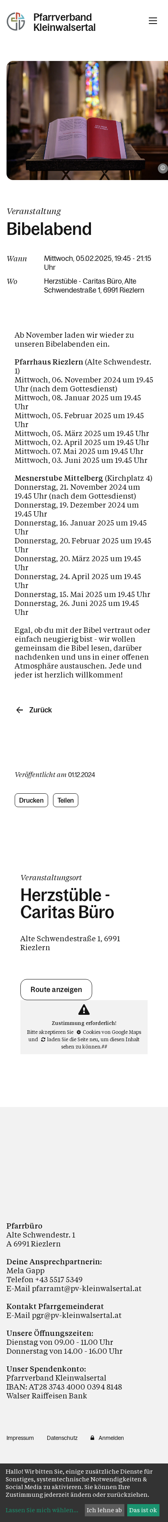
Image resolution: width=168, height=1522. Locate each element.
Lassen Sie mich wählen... (42, 1510)
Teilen (65, 800)
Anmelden (111, 1438)
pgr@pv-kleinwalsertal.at (77, 1315)
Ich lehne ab (104, 1510)
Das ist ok (143, 1510)
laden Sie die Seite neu (72, 1039)
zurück (40, 710)
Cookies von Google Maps (112, 1032)
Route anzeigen (56, 990)
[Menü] (152, 20)
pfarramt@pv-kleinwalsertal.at (86, 1288)
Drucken (31, 800)
